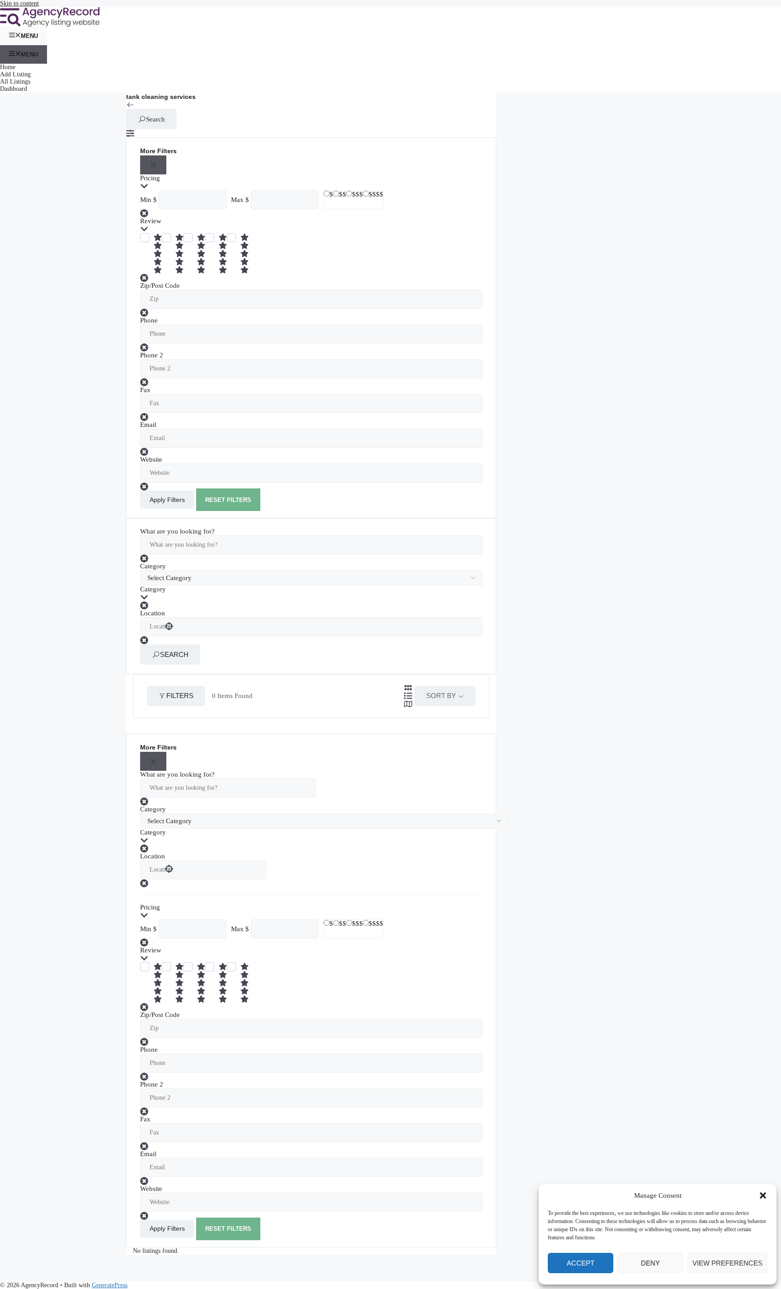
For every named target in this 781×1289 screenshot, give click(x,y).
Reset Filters (228, 500)
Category (153, 566)
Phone (149, 320)
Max (237, 199)
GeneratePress (109, 1285)
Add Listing (15, 74)
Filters (179, 695)
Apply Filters (167, 499)
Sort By (441, 695)
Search (155, 119)
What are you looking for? (177, 531)
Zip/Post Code (160, 285)
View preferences (727, 1263)
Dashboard (13, 88)
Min (145, 199)
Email (148, 424)
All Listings (15, 81)
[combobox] (324, 589)
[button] (762, 1195)
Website (151, 459)
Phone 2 (151, 355)
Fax (145, 390)
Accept (580, 1263)
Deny (650, 1263)
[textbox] (324, 589)
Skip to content (19, 3)
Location (152, 613)
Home (7, 67)
